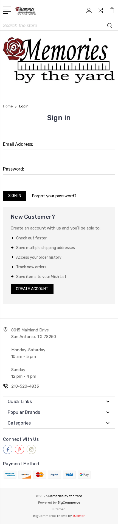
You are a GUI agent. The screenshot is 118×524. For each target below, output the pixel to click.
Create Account (32, 289)
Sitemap (59, 509)
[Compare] (100, 12)
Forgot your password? (54, 195)
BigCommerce (69, 502)
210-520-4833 (25, 386)
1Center (79, 516)
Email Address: (18, 144)
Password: (13, 169)
